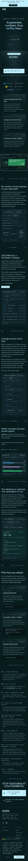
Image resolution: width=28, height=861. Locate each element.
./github (17, 837)
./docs (17, 830)
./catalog (18, 835)
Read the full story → (9, 449)
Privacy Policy (7, 853)
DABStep (3, 434)
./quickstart (19, 832)
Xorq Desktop (8, 283)
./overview (5, 830)
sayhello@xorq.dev (11, 657)
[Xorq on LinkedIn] (6, 823)
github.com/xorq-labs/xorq (19, 75)
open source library (15, 582)
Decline (7, 857)
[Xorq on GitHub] (3, 823)
